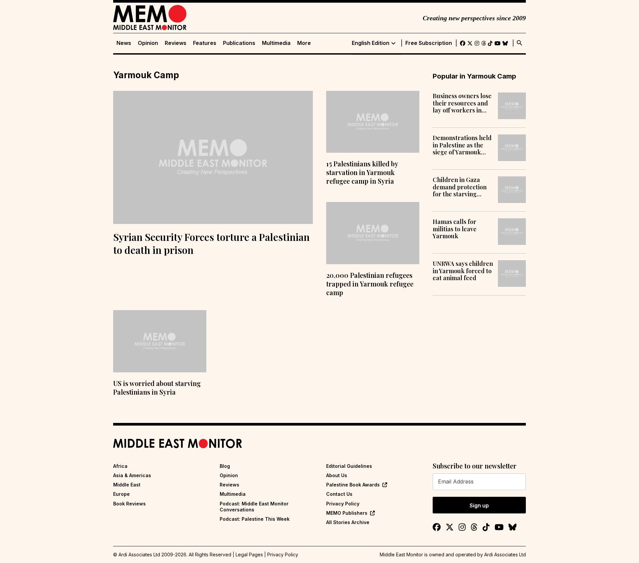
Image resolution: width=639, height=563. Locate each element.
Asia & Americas (132, 475)
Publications (239, 43)
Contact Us (339, 494)
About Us (336, 475)
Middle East (126, 484)
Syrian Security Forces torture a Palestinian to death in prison (211, 243)
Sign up (479, 505)
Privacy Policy (342, 503)
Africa (120, 466)
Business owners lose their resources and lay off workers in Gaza (462, 103)
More (304, 43)
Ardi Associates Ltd (505, 554)
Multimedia (276, 43)
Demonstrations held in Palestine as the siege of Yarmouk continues (462, 145)
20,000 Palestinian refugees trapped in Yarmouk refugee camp (369, 284)
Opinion (148, 43)
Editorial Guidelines (349, 466)
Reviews (175, 43)
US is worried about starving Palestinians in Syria (157, 387)
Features (204, 43)
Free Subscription (428, 43)
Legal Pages (249, 554)
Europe (121, 494)
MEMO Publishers (346, 513)
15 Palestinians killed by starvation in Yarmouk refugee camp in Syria (362, 172)
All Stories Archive (347, 522)
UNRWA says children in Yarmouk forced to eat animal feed (463, 271)
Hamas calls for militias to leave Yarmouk (455, 229)
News (123, 43)
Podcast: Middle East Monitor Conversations (254, 506)
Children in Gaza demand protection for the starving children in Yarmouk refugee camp (461, 187)
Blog (225, 466)
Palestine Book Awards (353, 484)
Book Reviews (129, 503)
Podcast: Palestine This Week (255, 519)
